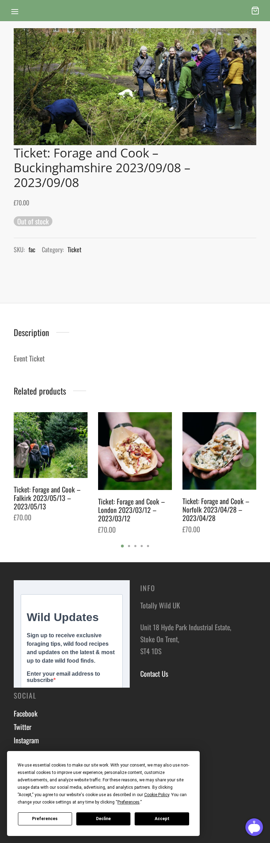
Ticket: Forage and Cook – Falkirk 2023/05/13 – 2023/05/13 (47, 498)
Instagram (26, 740)
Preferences (45, 818)
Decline (103, 818)
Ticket (75, 249)
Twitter (22, 726)
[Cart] (255, 10)
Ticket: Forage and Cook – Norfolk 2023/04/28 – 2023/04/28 (215, 509)
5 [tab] (148, 546)
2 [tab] (129, 546)
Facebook (26, 713)
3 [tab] (135, 546)
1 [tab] (122, 546)
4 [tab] (142, 546)
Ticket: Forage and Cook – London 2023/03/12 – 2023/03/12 (131, 509)
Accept (162, 818)
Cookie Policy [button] (156, 794)
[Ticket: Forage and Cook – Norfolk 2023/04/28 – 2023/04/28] (219, 451)
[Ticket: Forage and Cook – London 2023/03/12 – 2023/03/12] (135, 451)
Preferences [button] (128, 802)
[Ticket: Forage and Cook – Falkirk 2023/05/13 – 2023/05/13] (51, 445)
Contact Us (154, 673)
